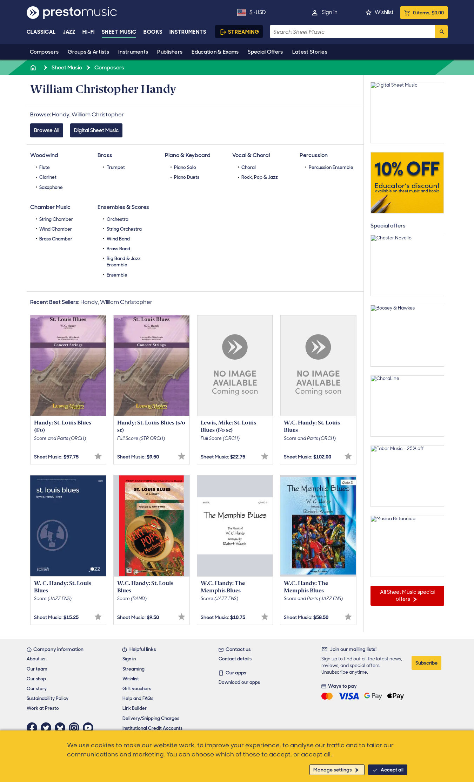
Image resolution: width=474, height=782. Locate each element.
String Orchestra (124, 229)
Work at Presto (43, 708)
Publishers (169, 51)
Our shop (36, 679)
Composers (44, 51)
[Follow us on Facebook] (34, 727)
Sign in (330, 12)
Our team (37, 669)
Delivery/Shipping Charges (150, 718)
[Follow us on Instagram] (76, 727)
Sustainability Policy (47, 698)
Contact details (235, 659)
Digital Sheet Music (96, 130)
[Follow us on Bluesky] (62, 727)
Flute (44, 167)
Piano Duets (186, 177)
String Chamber (56, 219)
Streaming (243, 31)
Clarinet (47, 177)
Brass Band (118, 249)
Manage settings (332, 770)
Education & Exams (215, 51)
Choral (248, 167)
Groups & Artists (88, 51)
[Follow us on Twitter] (48, 727)
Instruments (133, 51)
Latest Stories (309, 51)
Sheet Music (119, 31)
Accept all (392, 770)
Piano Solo (185, 167)
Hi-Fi (88, 31)
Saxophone (51, 187)
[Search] (441, 31)
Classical (41, 31)
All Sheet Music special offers (407, 596)
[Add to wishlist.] (98, 456)
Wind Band (118, 239)
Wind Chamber (55, 229)
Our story (37, 689)
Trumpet (116, 167)
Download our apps (239, 682)
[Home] (34, 67)
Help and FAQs (137, 698)
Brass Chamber (55, 239)
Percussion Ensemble (331, 167)
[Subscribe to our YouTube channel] (90, 727)
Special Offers (265, 51)
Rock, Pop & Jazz (259, 177)
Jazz (69, 31)
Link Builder (134, 708)
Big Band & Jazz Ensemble (124, 262)
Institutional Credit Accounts (152, 728)
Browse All (46, 130)
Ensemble (117, 275)
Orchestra (117, 219)
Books (153, 31)
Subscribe (426, 663)
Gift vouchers (136, 689)
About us (36, 659)
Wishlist (384, 12)
